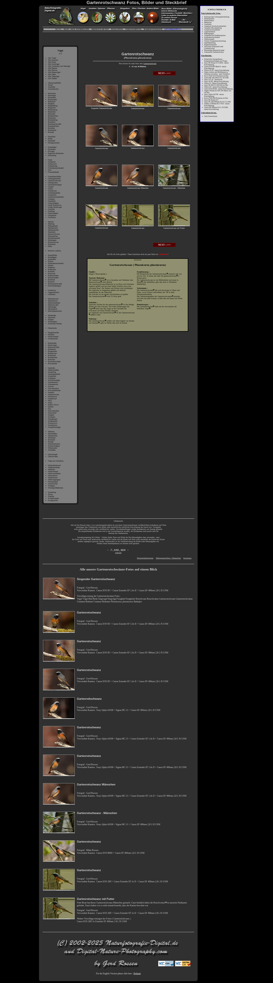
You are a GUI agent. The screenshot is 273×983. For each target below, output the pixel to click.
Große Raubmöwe (54, 205)
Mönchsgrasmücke (55, 311)
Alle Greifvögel (53, 64)
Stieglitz (51, 415)
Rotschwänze (159, 902)
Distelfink (51, 137)
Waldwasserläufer (54, 473)
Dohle (50, 139)
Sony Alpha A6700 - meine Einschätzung (214, 95)
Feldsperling (52, 166)
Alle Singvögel (53, 76)
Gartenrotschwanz (54, 181)
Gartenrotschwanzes (159, 274)
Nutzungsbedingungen (145, 558)
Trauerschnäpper (54, 446)
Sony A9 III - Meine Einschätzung (216, 81)
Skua (50, 401)
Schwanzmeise (53, 388)
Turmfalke (52, 450)
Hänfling (51, 224)
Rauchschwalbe (53, 347)
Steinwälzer (52, 413)
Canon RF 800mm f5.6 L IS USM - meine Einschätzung (216, 108)
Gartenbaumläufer (54, 176)
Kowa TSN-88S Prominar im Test (216, 98)
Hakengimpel (53, 226)
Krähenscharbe (53, 276)
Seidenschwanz (53, 394)
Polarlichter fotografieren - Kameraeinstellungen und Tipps (215, 60)
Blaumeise (52, 118)
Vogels (91, 309)
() (173, 29)
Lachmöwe (52, 290)
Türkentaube (52, 448)
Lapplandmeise (53, 292)
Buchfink (51, 128)
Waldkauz (51, 469)
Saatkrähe (51, 368)
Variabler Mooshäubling (213, 28)
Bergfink (51, 104)
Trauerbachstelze (54, 444)
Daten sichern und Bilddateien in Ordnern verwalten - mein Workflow (217, 73)
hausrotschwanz (109, 313)
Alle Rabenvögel (54, 72)
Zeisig (50, 494)
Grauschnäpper (53, 203)
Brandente (51, 122)
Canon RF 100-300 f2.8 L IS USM (216, 78)
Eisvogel (51, 151)
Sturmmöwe (52, 423)
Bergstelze (52, 108)
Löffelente (51, 294)
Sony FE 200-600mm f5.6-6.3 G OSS (217, 102)
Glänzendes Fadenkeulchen (214, 52)
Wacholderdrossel (54, 465)
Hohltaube (52, 244)
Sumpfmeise (52, 425)
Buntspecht (52, 130)
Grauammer (52, 195)
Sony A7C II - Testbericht (213, 80)
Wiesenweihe (53, 484)
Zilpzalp (51, 496)
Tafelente (51, 432)
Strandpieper (52, 419)
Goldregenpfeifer (54, 193)
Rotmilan (51, 359)
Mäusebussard (53, 299)
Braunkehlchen (53, 126)
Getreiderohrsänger (55, 185)
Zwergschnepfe (53, 498)
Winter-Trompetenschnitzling (215, 41)
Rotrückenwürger (54, 361)
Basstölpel (52, 95)
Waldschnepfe (53, 471)
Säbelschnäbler (53, 370)
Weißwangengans (54, 480)
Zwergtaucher (53, 500)
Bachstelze (52, 93)
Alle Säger (52, 74)
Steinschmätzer (53, 411)
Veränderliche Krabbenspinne (214, 35)
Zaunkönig (52, 492)
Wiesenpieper (53, 482)
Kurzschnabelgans (54, 286)
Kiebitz (50, 261)
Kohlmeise (52, 269)
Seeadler (51, 392)
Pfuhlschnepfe (53, 337)
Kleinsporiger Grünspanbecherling (216, 17)
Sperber (50, 407)
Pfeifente (51, 335)
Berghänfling (53, 106)
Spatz (50, 403)
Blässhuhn (52, 112)
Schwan (51, 386)
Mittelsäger (52, 307)
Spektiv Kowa (53, 405)
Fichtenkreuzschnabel (56, 168)
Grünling (51, 211)
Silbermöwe (52, 397)
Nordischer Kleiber (55, 324)
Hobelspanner (209, 19)
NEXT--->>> (164, 73)
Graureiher (52, 201)
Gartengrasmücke (54, 179)
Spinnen (95, 323)
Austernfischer (53, 89)
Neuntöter (51, 317)
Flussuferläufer (53, 172)
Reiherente (52, 349)
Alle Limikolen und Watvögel (59, 66)
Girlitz (50, 189)
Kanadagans (52, 257)
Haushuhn (51, 232)
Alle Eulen (52, 62)
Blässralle (51, 114)
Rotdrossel (52, 355)
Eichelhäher (52, 147)
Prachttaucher (53, 339)
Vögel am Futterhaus (56, 461)
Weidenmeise (53, 478)
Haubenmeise (53, 228)
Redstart (137, 973)
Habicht (51, 222)
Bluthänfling (52, 120)
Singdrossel (52, 399)
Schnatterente (53, 382)
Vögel (147, 309)
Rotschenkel (52, 363)
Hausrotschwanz (54, 234)
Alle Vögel (52, 58)
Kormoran (51, 274)
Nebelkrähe (52, 315)
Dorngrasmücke (53, 143)
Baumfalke (52, 97)
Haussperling (53, 236)
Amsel (50, 85)
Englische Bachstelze (56, 153)
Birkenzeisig (52, 110)
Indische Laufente (54, 251)
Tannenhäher (52, 434)
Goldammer (52, 191)
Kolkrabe (51, 271)
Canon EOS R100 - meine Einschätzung (218, 89)
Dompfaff (51, 141)
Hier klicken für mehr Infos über (131, 64)
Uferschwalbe (53, 456)
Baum (139, 282)
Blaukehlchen (53, 116)
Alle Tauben (52, 78)
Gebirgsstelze (53, 183)
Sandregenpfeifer (54, 374)
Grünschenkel (53, 213)
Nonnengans (52, 322)
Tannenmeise (52, 436)
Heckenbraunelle (54, 238)
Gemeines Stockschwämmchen (215, 26)
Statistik (118, 553)
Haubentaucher (53, 230)
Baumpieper (52, 100)
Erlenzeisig (52, 155)
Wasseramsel (52, 476)
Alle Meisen (52, 68)
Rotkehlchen (52, 357)
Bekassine (51, 102)
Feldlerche (52, 162)
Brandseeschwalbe (54, 124)
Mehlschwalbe (53, 305)
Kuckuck (51, 282)
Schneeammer (53, 384)
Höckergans (52, 240)
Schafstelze (52, 376)
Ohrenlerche (52, 328)
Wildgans (51, 486)
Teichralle (51, 440)
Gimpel (50, 187)
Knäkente (51, 267)
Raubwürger (52, 345)
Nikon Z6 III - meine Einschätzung (216, 70)
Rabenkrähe (52, 343)
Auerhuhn (51, 87)
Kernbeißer (52, 259)
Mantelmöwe (53, 301)
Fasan (50, 160)
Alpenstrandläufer (54, 83)
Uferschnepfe (52, 454)
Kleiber (50, 265)
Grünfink (51, 209)
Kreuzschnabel (53, 278)
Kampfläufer (52, 255)
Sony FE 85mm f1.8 (211, 100)
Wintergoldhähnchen (55, 488)
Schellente (52, 378)
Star (49, 409)
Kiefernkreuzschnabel (56, 263)
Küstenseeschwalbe (55, 284)
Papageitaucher (53, 333)
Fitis (49, 170)
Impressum (187, 558)
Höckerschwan (53, 242)
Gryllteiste (52, 217)
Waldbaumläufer (54, 467)
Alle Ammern (53, 60)
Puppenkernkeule (210, 45)
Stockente (51, 417)
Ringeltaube (52, 351)
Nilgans (51, 320)
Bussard (51, 132)
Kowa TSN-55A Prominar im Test (216, 76)
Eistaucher (52, 149)
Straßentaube (52, 421)
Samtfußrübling (210, 43)
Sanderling (52, 372)
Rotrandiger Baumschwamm (214, 50)
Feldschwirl (52, 164)
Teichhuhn (52, 438)
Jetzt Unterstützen (210, 116)
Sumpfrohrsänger (54, 427)
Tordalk (50, 442)
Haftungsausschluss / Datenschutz (168, 558)
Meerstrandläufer (54, 303)
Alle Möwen (52, 70)
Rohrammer (52, 353)
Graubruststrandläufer (56, 197)
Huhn (50, 246)
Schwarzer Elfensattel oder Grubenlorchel (213, 47)
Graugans (51, 199)
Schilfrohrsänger (54, 380)
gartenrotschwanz (115, 304)
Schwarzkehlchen (54, 390)
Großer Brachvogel (55, 207)
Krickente (51, 280)
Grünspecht (52, 215)
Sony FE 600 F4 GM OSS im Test (216, 85)
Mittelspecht (52, 309)
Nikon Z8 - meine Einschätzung (215, 87)
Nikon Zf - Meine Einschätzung (215, 83)
